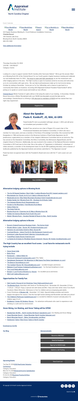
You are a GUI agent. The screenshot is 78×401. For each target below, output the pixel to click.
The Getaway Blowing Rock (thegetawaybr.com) (23, 202)
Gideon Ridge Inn (12, 207)
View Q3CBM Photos (39, 180)
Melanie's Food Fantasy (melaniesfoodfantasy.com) (24, 267)
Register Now (39, 105)
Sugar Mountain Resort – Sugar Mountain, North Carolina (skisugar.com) (31, 315)
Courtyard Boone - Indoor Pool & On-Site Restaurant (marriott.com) (29, 232)
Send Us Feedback (58, 340)
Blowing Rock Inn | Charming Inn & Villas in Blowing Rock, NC (27, 211)
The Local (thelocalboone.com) (17, 269)
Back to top (70, 391)
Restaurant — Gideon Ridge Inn (17, 256)
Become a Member (58, 335)
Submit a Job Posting (58, 350)
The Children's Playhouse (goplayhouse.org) (21, 297)
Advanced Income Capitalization (24, 371)
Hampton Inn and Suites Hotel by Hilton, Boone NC (24, 230)
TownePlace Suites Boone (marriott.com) (21, 237)
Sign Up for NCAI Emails (57, 345)
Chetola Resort (8, 94)
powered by (34, 396)
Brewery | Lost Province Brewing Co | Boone (22, 272)
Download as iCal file (10, 326)
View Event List (58, 361)
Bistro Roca (11, 253)
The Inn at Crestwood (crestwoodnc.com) (21, 258)
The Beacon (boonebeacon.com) (18, 262)
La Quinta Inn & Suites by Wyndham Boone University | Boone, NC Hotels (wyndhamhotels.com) (39, 239)
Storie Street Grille (13, 251)
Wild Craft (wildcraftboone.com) (18, 274)
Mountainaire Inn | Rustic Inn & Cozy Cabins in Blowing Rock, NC (28, 195)
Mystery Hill (24, 292)
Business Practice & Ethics (21, 375)
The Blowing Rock (13, 285)
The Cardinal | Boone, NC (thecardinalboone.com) (23, 265)
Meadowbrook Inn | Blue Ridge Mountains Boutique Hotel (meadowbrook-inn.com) (34, 198)
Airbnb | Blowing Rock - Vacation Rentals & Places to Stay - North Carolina (32, 216)
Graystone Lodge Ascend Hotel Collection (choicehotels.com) (28, 234)
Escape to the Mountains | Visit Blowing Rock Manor (24, 205)
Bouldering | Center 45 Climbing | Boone (20, 301)
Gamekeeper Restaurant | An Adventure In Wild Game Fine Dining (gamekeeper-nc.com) (36, 260)
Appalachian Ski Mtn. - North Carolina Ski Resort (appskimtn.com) (29, 313)
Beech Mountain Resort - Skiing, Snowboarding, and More (26, 317)
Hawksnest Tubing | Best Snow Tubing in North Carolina (25, 320)
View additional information (12, 46)
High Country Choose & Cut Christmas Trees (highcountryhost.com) (30, 283)
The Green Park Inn (13, 209)
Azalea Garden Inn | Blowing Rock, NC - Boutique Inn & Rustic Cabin (29, 200)
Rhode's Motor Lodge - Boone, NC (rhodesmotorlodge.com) (27, 227)
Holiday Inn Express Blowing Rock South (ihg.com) (24, 214)
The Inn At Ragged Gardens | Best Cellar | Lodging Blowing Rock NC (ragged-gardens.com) (37, 193)
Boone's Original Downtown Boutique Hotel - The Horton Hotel (28, 225)
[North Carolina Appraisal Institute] (18, 15)
